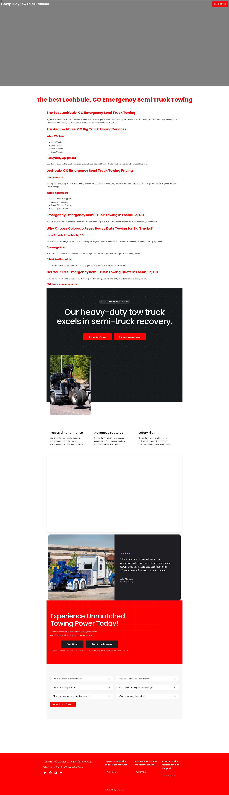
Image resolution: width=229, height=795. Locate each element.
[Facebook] (50, 772)
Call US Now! (220, 4)
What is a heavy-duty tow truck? (67, 679)
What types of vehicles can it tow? (134, 679)
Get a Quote (72, 644)
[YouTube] (61, 772)
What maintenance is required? (132, 696)
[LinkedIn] (55, 772)
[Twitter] (45, 772)
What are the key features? (64, 687)
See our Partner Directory (63, 704)
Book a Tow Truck (97, 337)
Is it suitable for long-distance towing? (135, 687)
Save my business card (129, 337)
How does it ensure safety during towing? (71, 696)
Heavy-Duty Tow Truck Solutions (25, 4)
